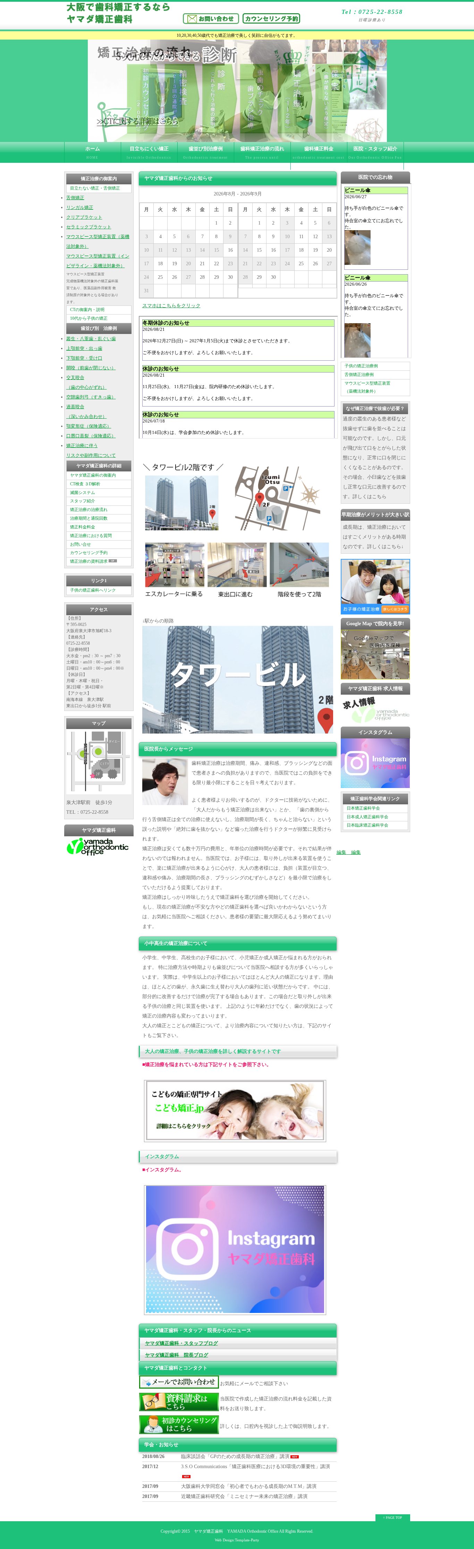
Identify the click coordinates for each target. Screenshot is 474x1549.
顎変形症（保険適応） (88, 426)
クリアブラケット (84, 217)
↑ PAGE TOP (392, 1517)
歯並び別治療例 (205, 152)
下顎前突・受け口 (84, 358)
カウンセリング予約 (89, 552)
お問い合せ (80, 544)
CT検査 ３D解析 (85, 484)
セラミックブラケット (88, 227)
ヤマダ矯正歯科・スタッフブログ (181, 1343)
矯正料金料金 (82, 527)
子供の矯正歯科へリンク (93, 590)
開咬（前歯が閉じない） (91, 368)
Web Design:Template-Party (237, 1540)
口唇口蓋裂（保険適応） (91, 436)
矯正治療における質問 (91, 535)
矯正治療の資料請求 (89, 561)
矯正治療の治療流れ (89, 509)
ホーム (92, 152)
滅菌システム (82, 492)
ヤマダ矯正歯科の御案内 (93, 475)
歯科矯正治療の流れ (262, 156)
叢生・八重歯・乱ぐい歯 (91, 338)
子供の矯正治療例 (361, 365)
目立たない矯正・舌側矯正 (95, 188)
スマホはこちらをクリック (171, 305)
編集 (341, 852)
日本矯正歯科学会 (363, 808)
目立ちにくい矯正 (149, 152)
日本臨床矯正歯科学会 (367, 825)
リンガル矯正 (79, 207)
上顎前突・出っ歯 (84, 348)
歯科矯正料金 (319, 152)
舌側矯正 (75, 197)
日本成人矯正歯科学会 (367, 816)
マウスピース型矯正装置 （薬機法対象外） (367, 387)
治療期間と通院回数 (89, 518)
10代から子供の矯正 (89, 318)
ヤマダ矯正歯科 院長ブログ (176, 1355)
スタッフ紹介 (82, 501)
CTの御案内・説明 (87, 309)
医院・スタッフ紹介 (375, 156)
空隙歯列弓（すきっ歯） (91, 397)
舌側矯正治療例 (359, 374)
